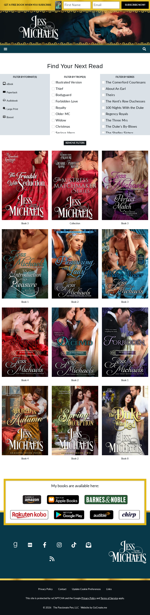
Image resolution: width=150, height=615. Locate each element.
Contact (62, 589)
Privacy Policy (45, 589)
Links (109, 589)
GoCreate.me (100, 608)
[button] (5, 49)
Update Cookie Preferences (86, 589)
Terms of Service (109, 598)
